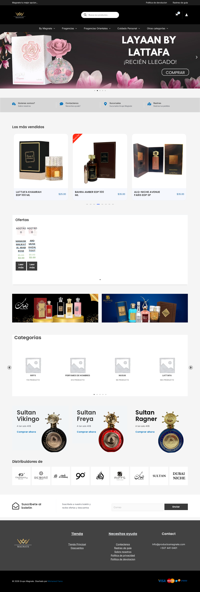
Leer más (21, 266)
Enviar (176, 506)
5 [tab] (105, 394)
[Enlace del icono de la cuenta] (186, 15)
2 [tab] (97, 394)
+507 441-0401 (168, 547)
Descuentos (77, 547)
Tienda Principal (77, 544)
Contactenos (123, 544)
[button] (3, 57)
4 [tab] (102, 394)
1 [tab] (100, 279)
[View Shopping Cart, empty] (176, 14)
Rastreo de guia (180, 2)
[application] (53, 28)
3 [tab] (100, 394)
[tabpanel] (21, 249)
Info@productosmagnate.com (168, 544)
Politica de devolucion (156, 2)
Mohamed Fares (55, 581)
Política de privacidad (123, 555)
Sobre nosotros (122, 551)
